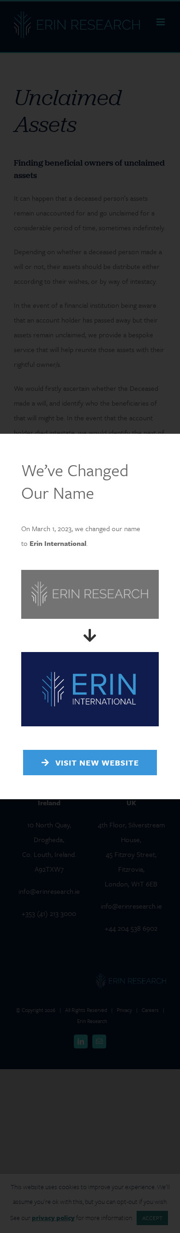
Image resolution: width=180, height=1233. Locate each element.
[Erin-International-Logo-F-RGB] (90, 656)
